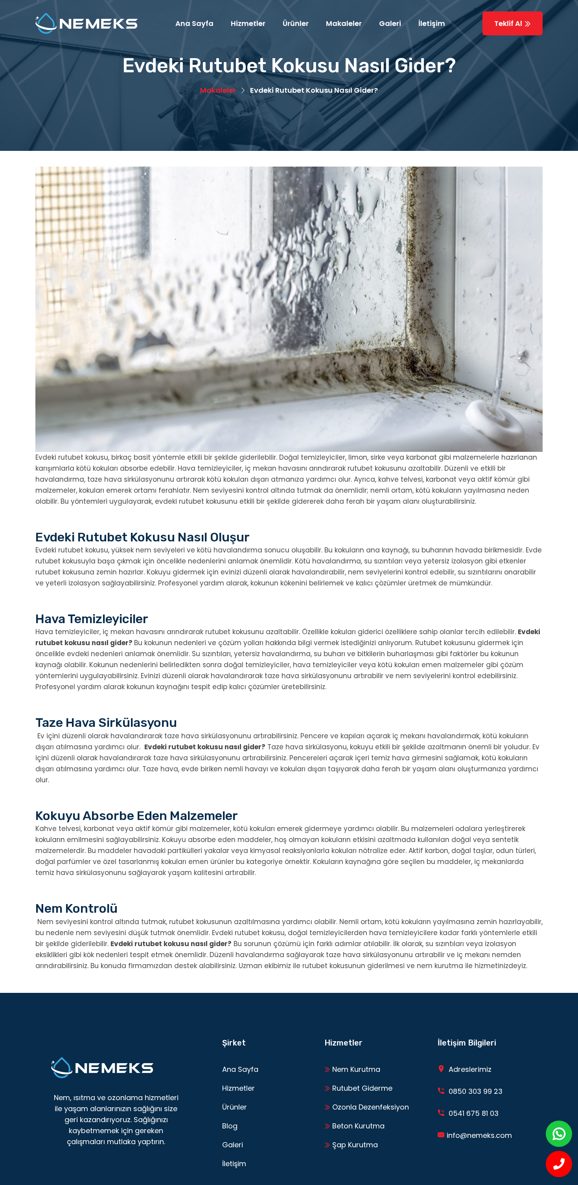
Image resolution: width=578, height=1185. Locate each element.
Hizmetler (248, 23)
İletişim (431, 23)
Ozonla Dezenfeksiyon (369, 1107)
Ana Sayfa (194, 23)
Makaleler (344, 23)
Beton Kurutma (357, 1126)
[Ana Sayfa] (86, 23)
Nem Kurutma (355, 1069)
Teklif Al (509, 23)
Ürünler (296, 23)
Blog (229, 1126)
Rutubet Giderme (361, 1088)
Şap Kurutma (354, 1145)
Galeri (390, 23)
